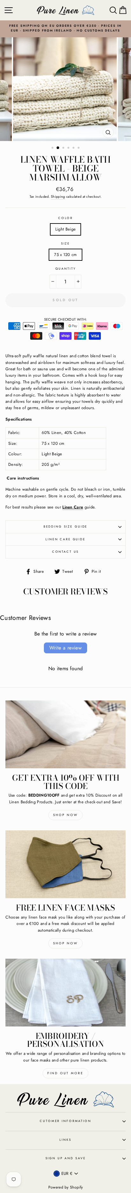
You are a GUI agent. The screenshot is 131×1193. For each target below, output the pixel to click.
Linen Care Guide (65, 539)
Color (65, 218)
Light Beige (65, 229)
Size (65, 243)
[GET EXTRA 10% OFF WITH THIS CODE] (65, 734)
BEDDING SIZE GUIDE (66, 526)
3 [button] (64, 148)
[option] (65, 28)
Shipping (58, 196)
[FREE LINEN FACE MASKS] (65, 864)
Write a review (65, 647)
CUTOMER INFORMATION (65, 1121)
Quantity (65, 268)
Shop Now (65, 815)
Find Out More (65, 1073)
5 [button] (74, 148)
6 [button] (79, 148)
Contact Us (65, 552)
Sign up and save (65, 1158)
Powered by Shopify (65, 1187)
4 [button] (69, 148)
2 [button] (58, 148)
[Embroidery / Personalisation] (65, 992)
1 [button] (53, 148)
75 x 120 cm (65, 255)
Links (65, 1140)
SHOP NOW (65, 943)
